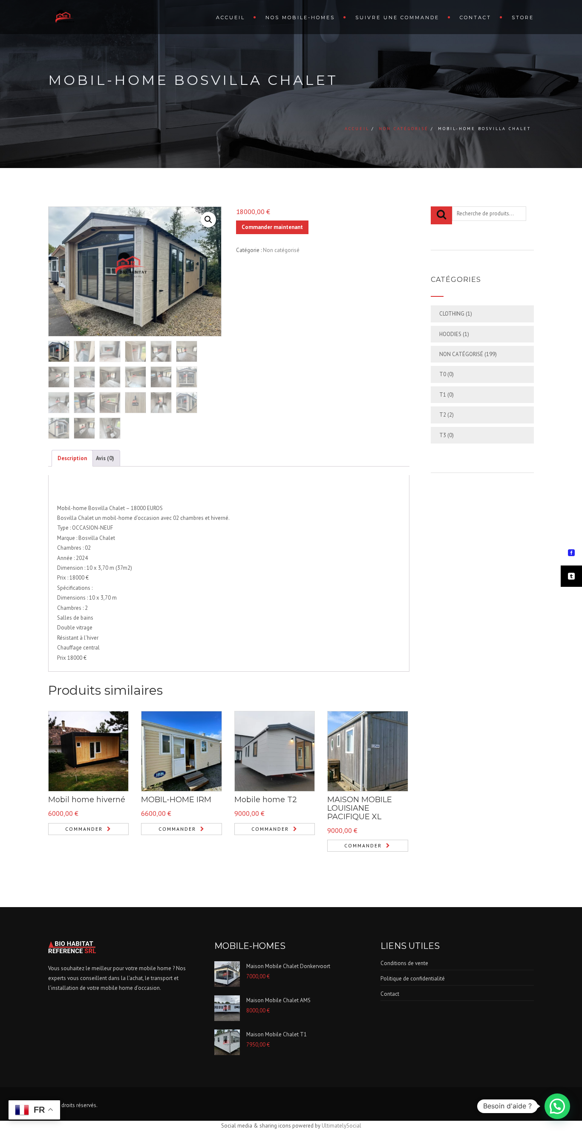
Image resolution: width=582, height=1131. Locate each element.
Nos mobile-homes (300, 17)
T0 (442, 374)
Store (523, 17)
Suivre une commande (397, 17)
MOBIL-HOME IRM (176, 799)
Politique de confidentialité (412, 978)
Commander (84, 829)
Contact (475, 17)
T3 (442, 435)
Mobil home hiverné (86, 799)
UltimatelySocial (341, 1125)
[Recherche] (441, 215)
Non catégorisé (404, 128)
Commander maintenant (272, 227)
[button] (208, 219)
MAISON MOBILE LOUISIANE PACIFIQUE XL (359, 808)
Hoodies (450, 334)
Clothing (451, 313)
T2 (442, 414)
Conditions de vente (404, 963)
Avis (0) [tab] (105, 458)
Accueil (230, 17)
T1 (442, 394)
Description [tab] (72, 458)
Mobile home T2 (265, 799)
